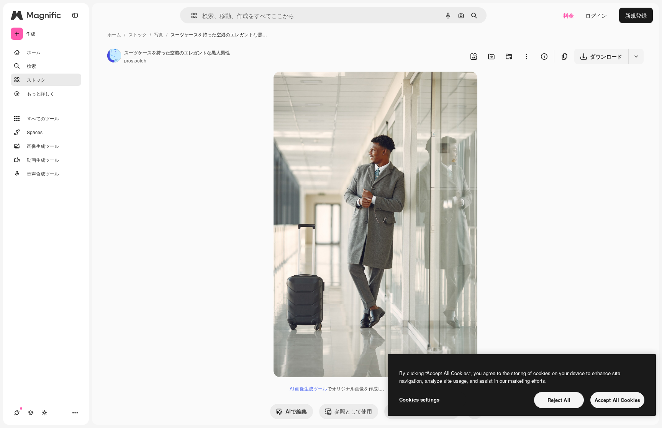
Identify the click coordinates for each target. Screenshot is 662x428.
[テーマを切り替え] (44, 413)
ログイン (596, 15)
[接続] (17, 413)
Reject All (558, 399)
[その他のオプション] (526, 56)
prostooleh (135, 60)
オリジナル (326, 86)
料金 (568, 15)
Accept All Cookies (617, 399)
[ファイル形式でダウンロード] (636, 56)
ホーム (114, 34)
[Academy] (31, 413)
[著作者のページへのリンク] (114, 56)
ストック (137, 34)
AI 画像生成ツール (308, 388)
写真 (158, 34)
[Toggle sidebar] (75, 15)
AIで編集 (296, 411)
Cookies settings (419, 399)
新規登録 (636, 15)
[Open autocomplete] (191, 15)
